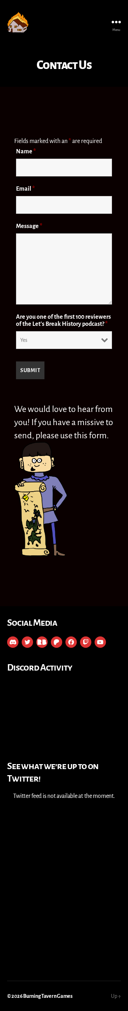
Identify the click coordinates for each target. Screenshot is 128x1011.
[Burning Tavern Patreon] (56, 642)
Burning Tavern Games (48, 996)
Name (26, 151)
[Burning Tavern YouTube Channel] (100, 642)
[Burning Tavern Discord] (12, 642)
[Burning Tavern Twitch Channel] (85, 642)
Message (29, 226)
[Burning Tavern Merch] (42, 642)
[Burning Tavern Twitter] (27, 642)
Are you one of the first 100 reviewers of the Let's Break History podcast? (63, 320)
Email (25, 189)
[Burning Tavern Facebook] (71, 642)
